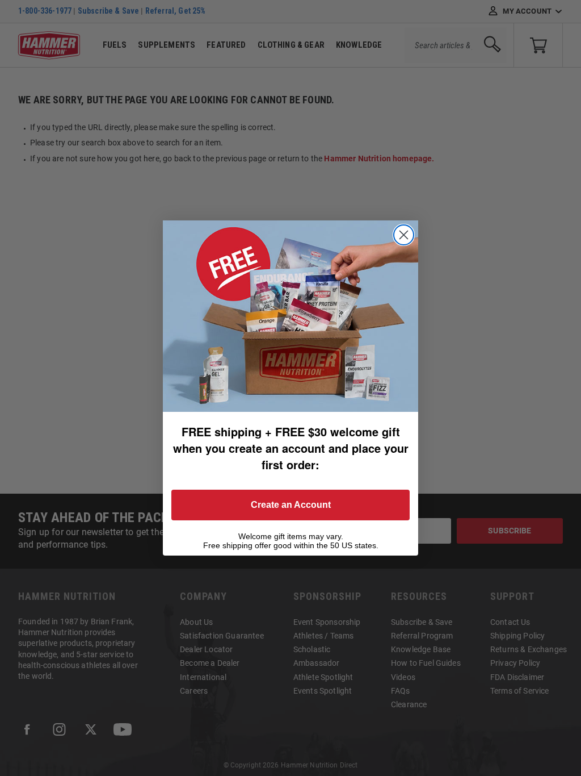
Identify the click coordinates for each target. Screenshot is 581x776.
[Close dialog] (404, 235)
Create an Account (291, 505)
